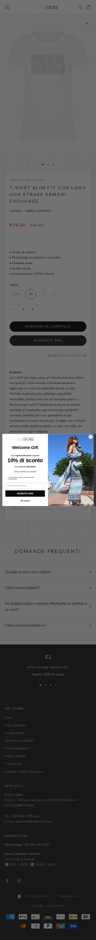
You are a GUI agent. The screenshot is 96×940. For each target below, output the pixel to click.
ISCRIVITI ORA (25, 493)
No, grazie (25, 501)
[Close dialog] (91, 437)
